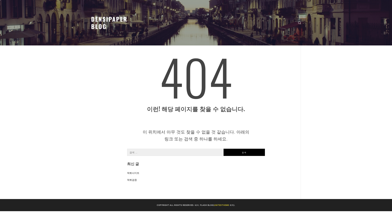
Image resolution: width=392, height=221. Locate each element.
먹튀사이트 (133, 172)
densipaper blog (109, 23)
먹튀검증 (132, 179)
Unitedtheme (221, 205)
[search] (299, 22)
